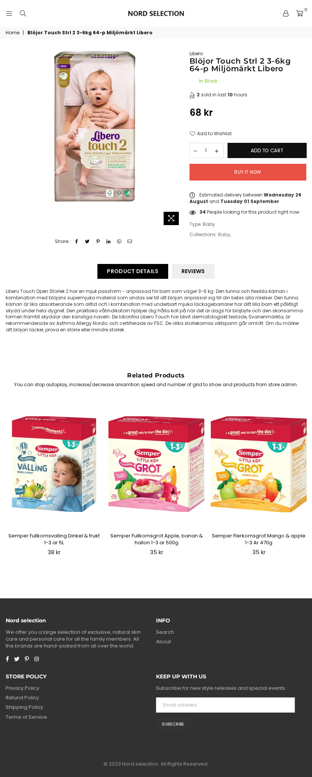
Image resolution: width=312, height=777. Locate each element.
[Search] (23, 13)
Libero (196, 53)
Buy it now (247, 172)
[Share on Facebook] (77, 241)
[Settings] (286, 13)
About (163, 641)
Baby (224, 234)
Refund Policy (22, 697)
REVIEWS (193, 271)
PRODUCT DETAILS (132, 271)
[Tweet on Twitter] (87, 241)
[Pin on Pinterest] (98, 241)
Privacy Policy (22, 688)
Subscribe (173, 724)
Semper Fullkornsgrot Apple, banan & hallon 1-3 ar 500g (156, 539)
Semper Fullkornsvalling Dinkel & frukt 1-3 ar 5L (54, 539)
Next (302, 481)
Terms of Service (26, 717)
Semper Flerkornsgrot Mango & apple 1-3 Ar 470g (259, 539)
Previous (9, 481)
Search (165, 632)
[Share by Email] (130, 241)
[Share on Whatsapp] (119, 241)
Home (12, 33)
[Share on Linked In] (108, 241)
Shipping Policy (24, 707)
